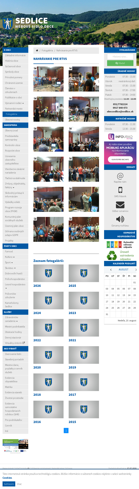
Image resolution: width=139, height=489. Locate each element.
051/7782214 (120, 104)
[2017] (84, 382)
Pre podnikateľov (13, 419)
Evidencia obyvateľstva (11, 379)
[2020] (48, 355)
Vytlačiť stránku (21, 468)
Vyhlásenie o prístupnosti (41, 468)
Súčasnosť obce (13, 66)
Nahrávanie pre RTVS (66, 50)
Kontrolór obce (12, 145)
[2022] (48, 328)
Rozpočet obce (12, 150)
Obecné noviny (12, 119)
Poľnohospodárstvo (15, 279)
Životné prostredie (14, 397)
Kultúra (9, 256)
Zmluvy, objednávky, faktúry (15, 185)
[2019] (84, 355)
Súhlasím (9, 484)
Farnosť (9, 251)
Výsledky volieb (12, 202)
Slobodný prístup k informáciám (14, 194)
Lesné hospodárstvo (15, 284)
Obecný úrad (11, 130)
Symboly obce (12, 71)
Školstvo (9, 268)
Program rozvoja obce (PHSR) (13, 209)
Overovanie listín (13, 353)
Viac (19, 484)
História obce (11, 60)
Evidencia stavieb (13, 392)
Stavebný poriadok (14, 359)
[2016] (48, 409)
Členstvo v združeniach (11, 90)
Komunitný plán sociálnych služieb (14, 218)
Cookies (7, 478)
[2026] (48, 273)
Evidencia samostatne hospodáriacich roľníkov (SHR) (13, 409)
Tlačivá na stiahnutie (15, 178)
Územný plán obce (14, 225)
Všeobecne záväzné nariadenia (14, 171)
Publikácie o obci (13, 97)
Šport (8, 262)
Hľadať (121, 63)
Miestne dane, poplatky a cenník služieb (14, 368)
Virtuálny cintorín (13, 342)
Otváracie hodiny (13, 332)
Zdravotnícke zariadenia (11, 319)
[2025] (84, 273)
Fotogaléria (11, 114)
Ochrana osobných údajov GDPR (14, 233)
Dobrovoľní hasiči (13, 273)
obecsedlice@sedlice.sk (120, 111)
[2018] (48, 382)
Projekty (9, 240)
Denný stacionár (13, 337)
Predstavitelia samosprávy (11, 138)
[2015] (84, 409)
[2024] (48, 300)
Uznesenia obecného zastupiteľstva (11, 160)
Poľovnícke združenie (10, 295)
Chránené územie (14, 82)
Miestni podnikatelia (15, 326)
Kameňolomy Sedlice (11, 304)
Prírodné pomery (13, 77)
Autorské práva (58, 468)
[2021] (84, 328)
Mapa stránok (8, 468)
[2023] (84, 300)
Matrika (8, 386)
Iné (6, 430)
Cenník (8, 425)
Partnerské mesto (14, 108)
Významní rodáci (13, 103)
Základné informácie (15, 55)
